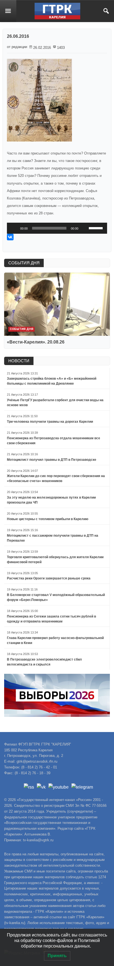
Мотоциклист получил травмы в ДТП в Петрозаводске (51, 460)
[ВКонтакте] (10, 237)
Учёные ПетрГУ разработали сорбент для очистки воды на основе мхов (55, 402)
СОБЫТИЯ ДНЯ (24, 262)
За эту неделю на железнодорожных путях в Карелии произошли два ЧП (51, 500)
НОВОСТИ (18, 360)
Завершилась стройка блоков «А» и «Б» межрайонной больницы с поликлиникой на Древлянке (51, 381)
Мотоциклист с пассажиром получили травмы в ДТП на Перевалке (52, 538)
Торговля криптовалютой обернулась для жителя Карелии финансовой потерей (55, 559)
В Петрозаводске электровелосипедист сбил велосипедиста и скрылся (44, 662)
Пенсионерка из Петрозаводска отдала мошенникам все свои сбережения (53, 440)
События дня (21, 329)
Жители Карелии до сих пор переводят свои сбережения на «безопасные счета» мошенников (56, 478)
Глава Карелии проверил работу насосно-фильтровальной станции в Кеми (55, 640)
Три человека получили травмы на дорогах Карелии (50, 422)
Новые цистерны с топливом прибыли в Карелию (47, 519)
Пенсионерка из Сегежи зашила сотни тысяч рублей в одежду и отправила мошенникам (51, 618)
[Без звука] (84, 228)
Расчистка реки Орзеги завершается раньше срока (48, 578)
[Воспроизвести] (14, 228)
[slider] (96, 228)
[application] (57, 228)
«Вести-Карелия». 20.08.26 (35, 342)
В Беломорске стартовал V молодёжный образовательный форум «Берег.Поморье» (56, 597)
